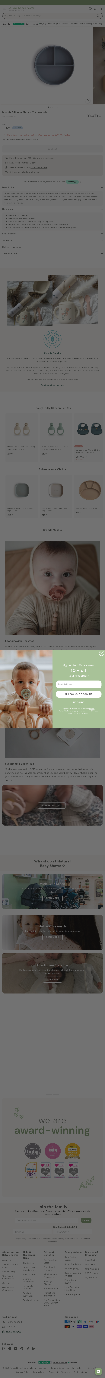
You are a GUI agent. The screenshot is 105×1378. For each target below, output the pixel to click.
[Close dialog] (101, 653)
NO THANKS (78, 702)
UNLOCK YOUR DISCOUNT (78, 694)
